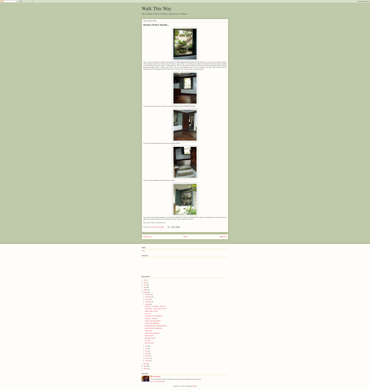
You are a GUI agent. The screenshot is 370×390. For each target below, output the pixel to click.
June (146, 348)
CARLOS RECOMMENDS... (153, 323)
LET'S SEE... (148, 313)
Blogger (195, 386)
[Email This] (172, 227)
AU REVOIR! (148, 331)
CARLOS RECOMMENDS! (152, 333)
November (148, 297)
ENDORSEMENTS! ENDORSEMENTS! (156, 326)
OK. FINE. (148, 340)
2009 (145, 290)
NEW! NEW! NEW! (150, 338)
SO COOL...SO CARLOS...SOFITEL (155, 306)
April (146, 353)
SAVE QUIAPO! (149, 335)
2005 (145, 368)
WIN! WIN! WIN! (149, 343)
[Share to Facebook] (177, 227)
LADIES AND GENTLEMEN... (153, 321)
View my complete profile (157, 381)
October (147, 299)
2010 (145, 287)
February (148, 358)
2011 (145, 285)
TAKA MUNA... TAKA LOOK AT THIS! (155, 308)
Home (185, 237)
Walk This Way (156, 8)
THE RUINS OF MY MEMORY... (154, 316)
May (146, 351)
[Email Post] (168, 227)
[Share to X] (175, 227)
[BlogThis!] (173, 227)
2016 (145, 280)
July (146, 346)
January (147, 360)
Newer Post (147, 237)
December (148, 294)
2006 (145, 366)
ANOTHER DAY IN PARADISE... (154, 328)
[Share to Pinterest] (179, 227)
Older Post (223, 237)
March (147, 356)
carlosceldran (156, 376)
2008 (145, 292)
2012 (145, 282)
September (148, 302)
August (147, 304)
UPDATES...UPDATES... (152, 318)
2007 (145, 364)
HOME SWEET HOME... (152, 311)
